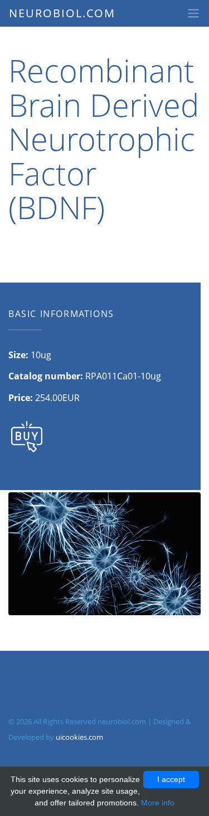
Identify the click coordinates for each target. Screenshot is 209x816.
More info (157, 802)
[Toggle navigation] (193, 13)
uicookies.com (79, 737)
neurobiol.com (62, 13)
